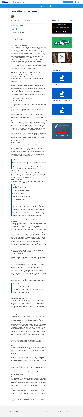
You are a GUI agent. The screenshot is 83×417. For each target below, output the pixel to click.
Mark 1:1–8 (27, 23)
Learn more (54, 6)
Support (71, 411)
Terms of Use (63, 411)
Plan (44, 23)
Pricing (52, 2)
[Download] (70, 35)
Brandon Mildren (56, 85)
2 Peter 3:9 (21, 23)
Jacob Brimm (55, 102)
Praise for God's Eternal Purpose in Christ (62, 100)
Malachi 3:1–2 (33, 23)
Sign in (79, 2)
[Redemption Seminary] (62, 131)
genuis (54, 116)
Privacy (55, 411)
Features (47, 2)
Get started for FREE (68, 2)
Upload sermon (58, 2)
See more (69, 20)
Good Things (13, 20)
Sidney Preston (56, 118)
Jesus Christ (39, 23)
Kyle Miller (17, 16)
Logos (18, 411)
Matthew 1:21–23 (15, 23)
